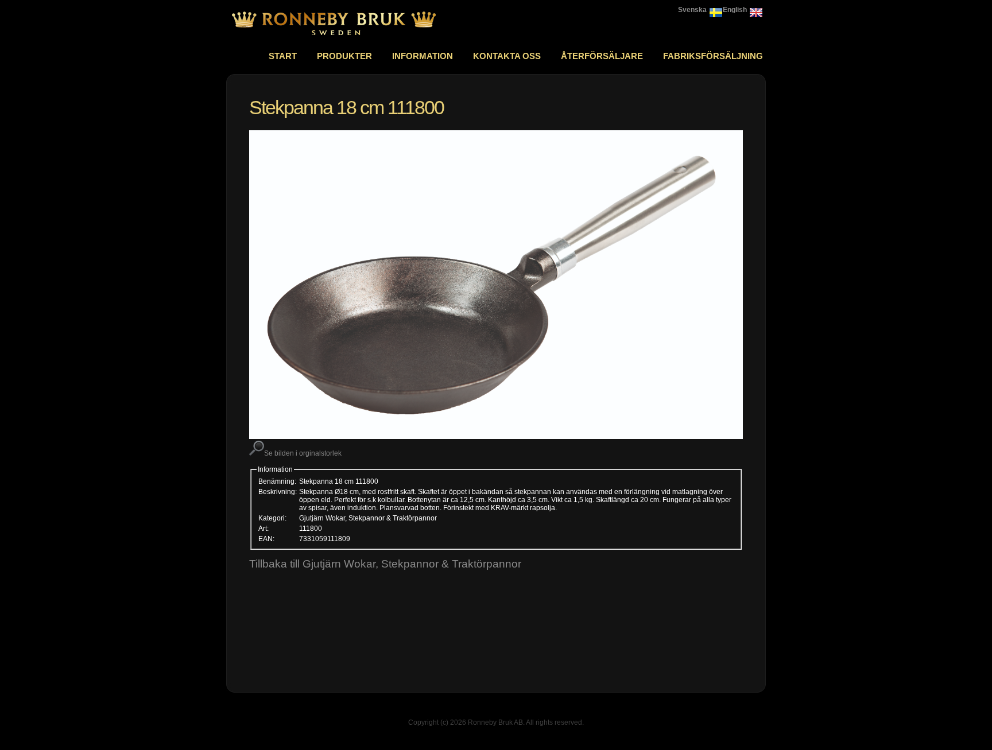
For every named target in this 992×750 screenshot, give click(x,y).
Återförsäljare (602, 56)
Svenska (692, 10)
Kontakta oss (507, 56)
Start (283, 56)
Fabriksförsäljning (713, 56)
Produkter (344, 56)
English (735, 10)
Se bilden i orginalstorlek (303, 453)
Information (422, 56)
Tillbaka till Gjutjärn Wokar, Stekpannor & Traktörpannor (385, 564)
